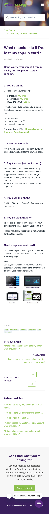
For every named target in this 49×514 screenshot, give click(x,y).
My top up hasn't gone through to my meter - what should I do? (23, 432)
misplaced (32, 330)
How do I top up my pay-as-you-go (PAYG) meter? (23, 406)
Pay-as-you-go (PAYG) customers (22, 33)
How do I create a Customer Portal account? (23, 413)
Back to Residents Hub (16, 505)
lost (39, 330)
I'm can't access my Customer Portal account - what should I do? (24, 424)
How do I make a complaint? (16, 418)
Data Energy (9, 30)
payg (6, 330)
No (32, 384)
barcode (23, 330)
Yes (32, 374)
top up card (14, 330)
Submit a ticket (24, 488)
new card (8, 332)
